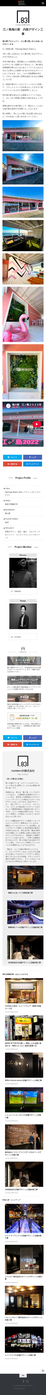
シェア (33, 457)
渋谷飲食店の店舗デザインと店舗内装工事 (21, 1189)
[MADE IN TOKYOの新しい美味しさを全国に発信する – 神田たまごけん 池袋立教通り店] (24, 1028)
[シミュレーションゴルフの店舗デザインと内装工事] (24, 1100)
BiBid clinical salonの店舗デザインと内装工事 (23, 1080)
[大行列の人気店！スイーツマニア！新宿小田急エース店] (24, 990)
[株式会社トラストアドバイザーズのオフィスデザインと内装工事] (24, 1137)
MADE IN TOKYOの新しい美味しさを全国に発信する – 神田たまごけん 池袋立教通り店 (23, 1044)
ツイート (13, 457)
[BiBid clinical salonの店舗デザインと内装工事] (24, 1065)
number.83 (28, 1388)
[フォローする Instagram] (27, 1381)
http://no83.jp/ (23, 774)
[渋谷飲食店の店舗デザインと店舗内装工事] (24, 1174)
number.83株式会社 (23, 25)
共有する (13, 464)
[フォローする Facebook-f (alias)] (23, 1381)
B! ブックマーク (32, 464)
